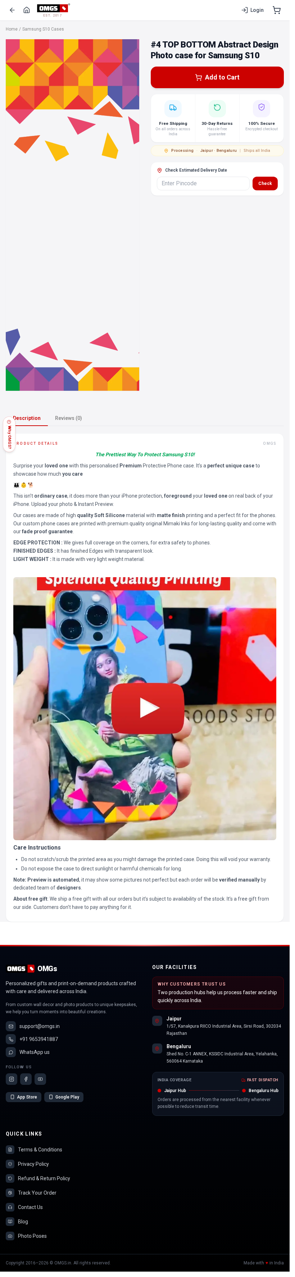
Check (265, 183)
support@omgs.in (39, 1026)
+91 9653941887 (38, 1039)
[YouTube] (40, 1079)
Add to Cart (222, 77)
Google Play (67, 1097)
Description (27, 418)
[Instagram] (11, 1079)
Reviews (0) (68, 418)
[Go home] (26, 10)
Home (12, 29)
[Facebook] (26, 1079)
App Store (27, 1097)
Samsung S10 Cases (43, 29)
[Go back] (12, 10)
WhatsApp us (34, 1052)
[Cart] (276, 10)
